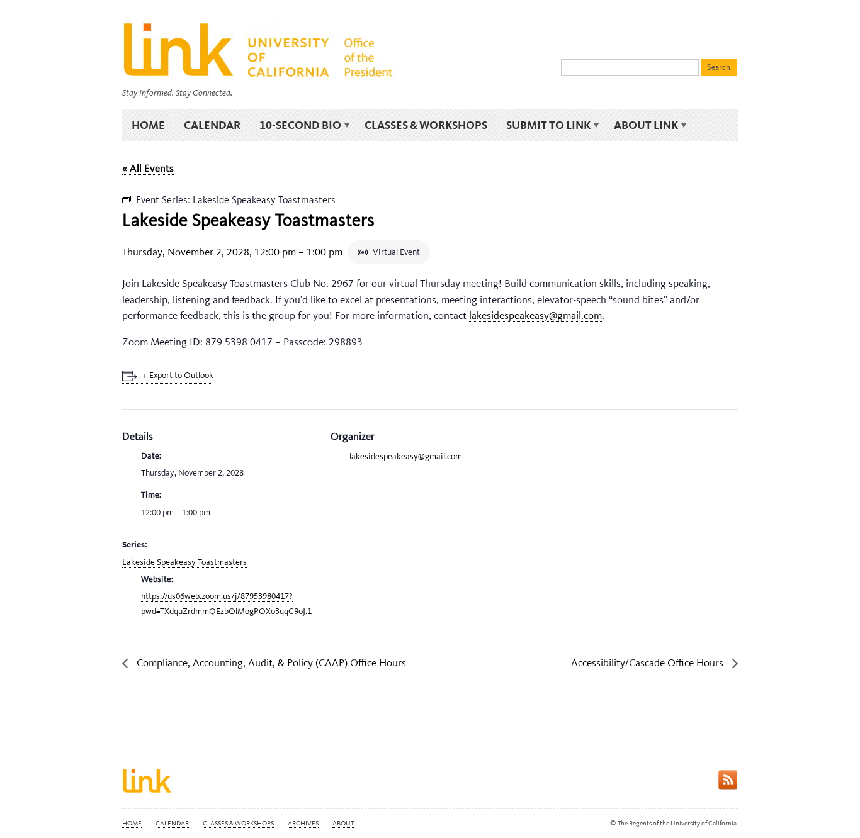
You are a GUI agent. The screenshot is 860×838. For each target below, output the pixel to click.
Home (148, 125)
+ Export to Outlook (177, 375)
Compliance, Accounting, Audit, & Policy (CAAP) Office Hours (270, 662)
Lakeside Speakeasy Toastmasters (184, 562)
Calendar (212, 125)
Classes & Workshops (426, 125)
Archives (303, 823)
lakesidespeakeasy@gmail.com (534, 315)
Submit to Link (544, 125)
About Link (641, 125)
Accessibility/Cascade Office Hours (648, 662)
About (343, 823)
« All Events (148, 168)
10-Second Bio (295, 125)
